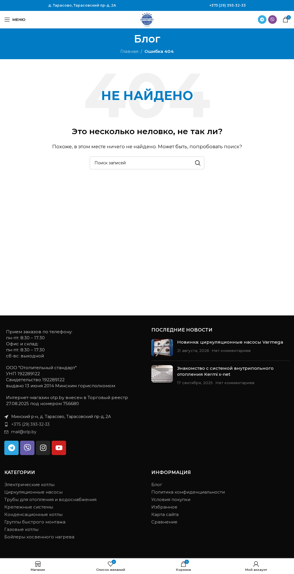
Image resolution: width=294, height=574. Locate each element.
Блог (156, 484)
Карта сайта (165, 514)
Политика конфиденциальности (188, 492)
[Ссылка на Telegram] (262, 19)
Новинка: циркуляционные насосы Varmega (230, 342)
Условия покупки (170, 499)
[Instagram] (43, 448)
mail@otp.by (23, 431)
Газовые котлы (21, 529)
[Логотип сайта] (147, 19)
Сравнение (164, 522)
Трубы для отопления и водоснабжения (50, 499)
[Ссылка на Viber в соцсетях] (272, 19)
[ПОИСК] (197, 162)
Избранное (164, 507)
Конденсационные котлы (33, 514)
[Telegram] (11, 448)
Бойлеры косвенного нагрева (39, 537)
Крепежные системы (28, 507)
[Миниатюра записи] (162, 347)
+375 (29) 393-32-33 (227, 5)
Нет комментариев (231, 350)
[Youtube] (59, 448)
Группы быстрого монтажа (34, 522)
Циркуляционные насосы (33, 492)
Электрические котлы (29, 484)
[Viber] (27, 448)
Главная (129, 51)
